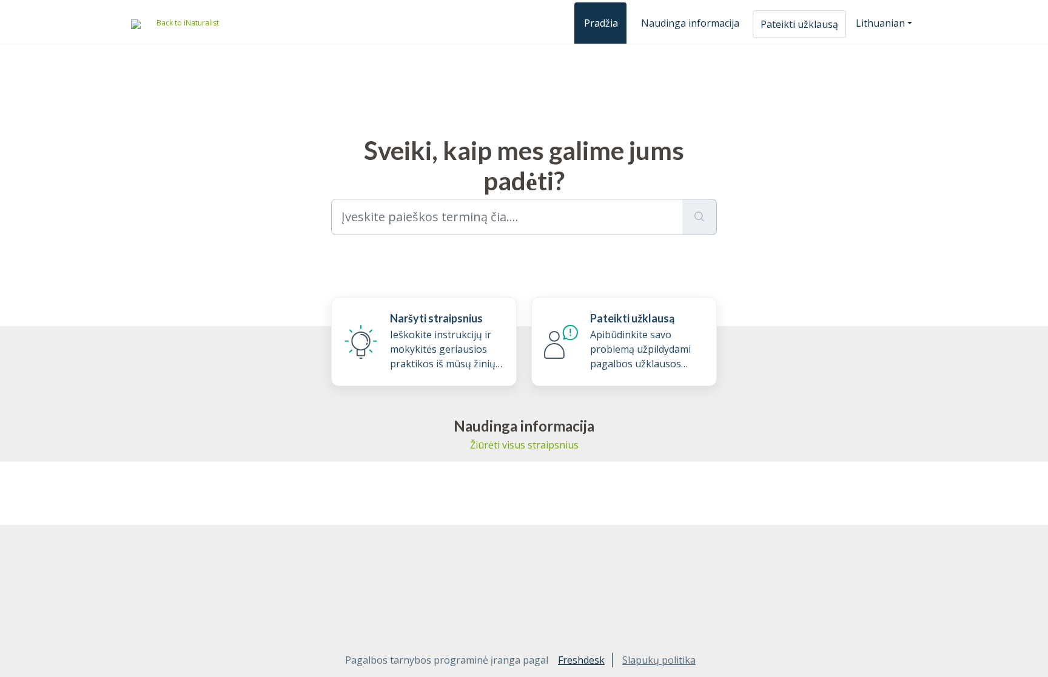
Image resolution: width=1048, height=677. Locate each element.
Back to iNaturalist (187, 23)
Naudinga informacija (690, 23)
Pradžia (601, 23)
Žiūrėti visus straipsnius (524, 445)
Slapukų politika (659, 660)
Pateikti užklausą (799, 24)
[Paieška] (699, 217)
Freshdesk (581, 660)
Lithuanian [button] (880, 23)
